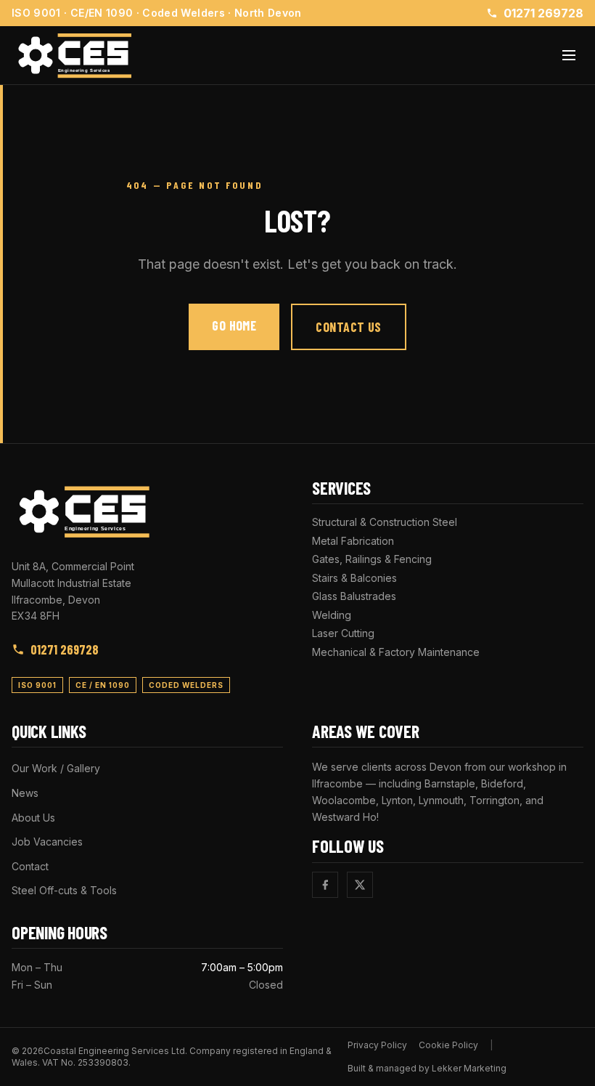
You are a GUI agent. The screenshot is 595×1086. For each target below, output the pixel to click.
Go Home (234, 325)
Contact (30, 866)
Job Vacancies (47, 841)
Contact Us (349, 327)
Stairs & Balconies (354, 578)
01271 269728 (543, 13)
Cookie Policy (448, 1045)
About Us (33, 817)
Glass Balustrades (354, 596)
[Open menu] (568, 55)
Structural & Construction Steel (384, 522)
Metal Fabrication (353, 541)
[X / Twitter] (360, 885)
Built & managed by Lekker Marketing (427, 1068)
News (25, 793)
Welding (331, 615)
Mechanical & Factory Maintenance (396, 652)
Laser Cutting (343, 633)
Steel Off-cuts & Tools (64, 890)
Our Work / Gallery (56, 768)
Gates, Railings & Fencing (372, 559)
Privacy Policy (377, 1045)
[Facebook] (325, 885)
